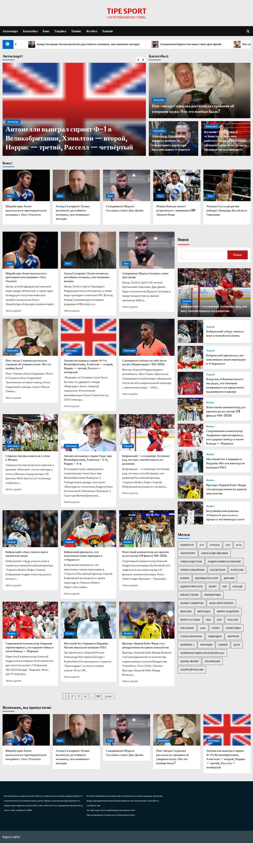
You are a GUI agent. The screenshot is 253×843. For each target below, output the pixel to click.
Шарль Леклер (189, 661)
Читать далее (13, 310)
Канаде (238, 586)
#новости (187, 544)
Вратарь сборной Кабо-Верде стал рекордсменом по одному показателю (145, 645)
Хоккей (107, 31)
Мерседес (204, 611)
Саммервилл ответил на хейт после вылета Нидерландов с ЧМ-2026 (144, 362)
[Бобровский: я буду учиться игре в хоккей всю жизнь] (30, 528)
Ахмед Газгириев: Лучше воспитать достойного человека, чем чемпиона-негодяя (87, 277)
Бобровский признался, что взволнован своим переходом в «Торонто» (83, 555)
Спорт (215, 628)
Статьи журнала (191, 636)
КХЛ (224, 586)
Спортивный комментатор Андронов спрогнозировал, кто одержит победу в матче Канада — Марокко (30, 647)
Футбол (91, 31)
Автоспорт (10, 31)
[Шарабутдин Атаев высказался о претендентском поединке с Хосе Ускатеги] (26, 185)
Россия (233, 619)
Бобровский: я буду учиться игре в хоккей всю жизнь (27, 554)
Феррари (233, 636)
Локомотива (212, 594)
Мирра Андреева (228, 611)
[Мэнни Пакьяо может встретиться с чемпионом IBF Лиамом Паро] (176, 185)
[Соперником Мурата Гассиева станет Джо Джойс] (126, 185)
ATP (201, 544)
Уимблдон (215, 636)
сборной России (191, 669)
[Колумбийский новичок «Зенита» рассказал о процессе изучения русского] (190, 512)
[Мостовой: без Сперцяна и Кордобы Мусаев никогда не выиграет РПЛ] (88, 620)
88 (98, 696)
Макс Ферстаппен (221, 603)
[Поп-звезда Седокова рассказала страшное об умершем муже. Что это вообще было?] (30, 337)
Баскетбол (30, 31)
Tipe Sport (126, 11)
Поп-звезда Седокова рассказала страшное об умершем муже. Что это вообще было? (28, 364)
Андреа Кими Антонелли (224, 561)
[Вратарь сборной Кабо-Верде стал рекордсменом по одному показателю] (147, 620)
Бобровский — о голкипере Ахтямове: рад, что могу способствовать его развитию (146, 459)
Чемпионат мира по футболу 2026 (202, 653)
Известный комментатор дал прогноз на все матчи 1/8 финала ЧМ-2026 (145, 554)
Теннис (76, 31)
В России (237, 569)
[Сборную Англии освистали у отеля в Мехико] (30, 432)
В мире (184, 578)
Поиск (183, 240)
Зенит (213, 586)
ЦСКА (236, 644)
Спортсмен (233, 628)
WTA (239, 544)
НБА (208, 619)
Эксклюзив (212, 661)
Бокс (46, 31)
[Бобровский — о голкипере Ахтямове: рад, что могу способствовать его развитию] (147, 432)
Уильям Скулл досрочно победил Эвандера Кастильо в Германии (226, 210)
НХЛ (219, 619)
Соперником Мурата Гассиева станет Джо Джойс (146, 44)
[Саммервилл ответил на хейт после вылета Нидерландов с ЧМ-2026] (147, 337)
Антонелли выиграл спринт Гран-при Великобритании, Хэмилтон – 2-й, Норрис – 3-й (88, 459)
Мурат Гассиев (190, 619)
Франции (206, 644)
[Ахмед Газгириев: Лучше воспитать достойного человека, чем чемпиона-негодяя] (76, 185)
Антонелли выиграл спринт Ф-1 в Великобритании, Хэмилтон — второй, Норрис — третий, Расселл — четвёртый (69, 138)
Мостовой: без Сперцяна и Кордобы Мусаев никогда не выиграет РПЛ (86, 645)
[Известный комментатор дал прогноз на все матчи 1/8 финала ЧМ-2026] (147, 528)
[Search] (248, 31)
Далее (108, 696)
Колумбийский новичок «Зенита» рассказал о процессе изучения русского (225, 515)
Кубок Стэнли (189, 594)
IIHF (228, 544)
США (203, 628)
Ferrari (215, 544)
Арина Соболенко (192, 569)
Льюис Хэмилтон (192, 603)
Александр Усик (191, 561)
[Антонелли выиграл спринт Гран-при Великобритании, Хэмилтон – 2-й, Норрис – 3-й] (88, 432)
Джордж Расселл (206, 578)
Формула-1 (187, 644)
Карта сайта (11, 837)
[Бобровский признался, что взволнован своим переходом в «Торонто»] (88, 528)
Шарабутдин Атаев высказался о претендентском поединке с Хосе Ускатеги (26, 210)
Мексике (186, 611)
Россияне (187, 628)
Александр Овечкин (214, 553)
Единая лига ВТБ (191, 586)
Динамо (229, 578)
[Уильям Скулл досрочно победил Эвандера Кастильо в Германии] (227, 185)
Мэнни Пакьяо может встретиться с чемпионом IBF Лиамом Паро (176, 210)
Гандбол (60, 31)
